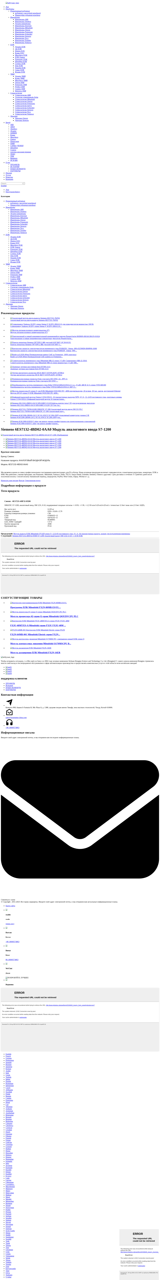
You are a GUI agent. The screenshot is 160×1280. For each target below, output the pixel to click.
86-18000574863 (12, 960)
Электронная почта (32, 481)
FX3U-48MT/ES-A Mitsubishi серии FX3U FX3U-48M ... (38, 625)
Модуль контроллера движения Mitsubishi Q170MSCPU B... (40, 643)
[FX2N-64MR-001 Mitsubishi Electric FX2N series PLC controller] (37, 630)
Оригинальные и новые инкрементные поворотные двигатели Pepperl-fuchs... (41, 338)
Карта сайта (10, 906)
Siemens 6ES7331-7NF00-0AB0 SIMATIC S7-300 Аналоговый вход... (37, 411)
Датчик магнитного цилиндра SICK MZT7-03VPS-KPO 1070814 (36, 375)
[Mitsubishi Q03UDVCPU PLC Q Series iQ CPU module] (38, 612)
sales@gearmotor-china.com (16, 718)
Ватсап (21, 481)
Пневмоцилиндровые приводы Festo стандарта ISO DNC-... (34, 381)
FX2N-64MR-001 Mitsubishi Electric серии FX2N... (35, 634)
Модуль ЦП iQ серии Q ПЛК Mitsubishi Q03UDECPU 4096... (34, 393)
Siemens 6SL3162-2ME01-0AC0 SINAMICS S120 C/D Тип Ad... (35, 405)
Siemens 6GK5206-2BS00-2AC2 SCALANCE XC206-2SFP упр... (35, 417)
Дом (7, 190)
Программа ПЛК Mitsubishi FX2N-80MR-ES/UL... (35, 607)
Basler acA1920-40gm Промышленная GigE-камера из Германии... (36, 357)
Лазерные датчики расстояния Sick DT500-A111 (29, 369)
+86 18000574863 (12, 728)
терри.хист (10, 924)
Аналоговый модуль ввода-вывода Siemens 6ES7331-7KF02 (34, 320)
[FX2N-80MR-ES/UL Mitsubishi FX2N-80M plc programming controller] (38, 603)
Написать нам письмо (9, 481)
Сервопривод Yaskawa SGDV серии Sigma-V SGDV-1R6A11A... (36, 326)
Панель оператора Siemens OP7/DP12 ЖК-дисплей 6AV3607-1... (35, 345)
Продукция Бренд (13, 192)
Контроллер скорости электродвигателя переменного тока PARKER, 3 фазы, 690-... (43, 351)
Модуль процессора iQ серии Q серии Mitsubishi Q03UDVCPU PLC (44, 616)
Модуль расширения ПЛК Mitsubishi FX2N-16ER (35, 652)
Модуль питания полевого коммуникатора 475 (29, 332)
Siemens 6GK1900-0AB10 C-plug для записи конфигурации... (34, 424)
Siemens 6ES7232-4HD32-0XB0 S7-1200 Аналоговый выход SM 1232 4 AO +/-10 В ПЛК (47, 536)
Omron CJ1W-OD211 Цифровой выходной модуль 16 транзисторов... (37, 399)
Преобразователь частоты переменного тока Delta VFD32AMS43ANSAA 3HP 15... (43, 387)
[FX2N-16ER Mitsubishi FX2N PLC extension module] (30, 648)
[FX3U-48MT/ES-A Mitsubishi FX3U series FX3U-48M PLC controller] (39, 621)
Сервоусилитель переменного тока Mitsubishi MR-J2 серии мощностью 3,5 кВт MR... (44, 363)
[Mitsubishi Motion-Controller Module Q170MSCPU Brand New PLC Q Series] (47, 639)
